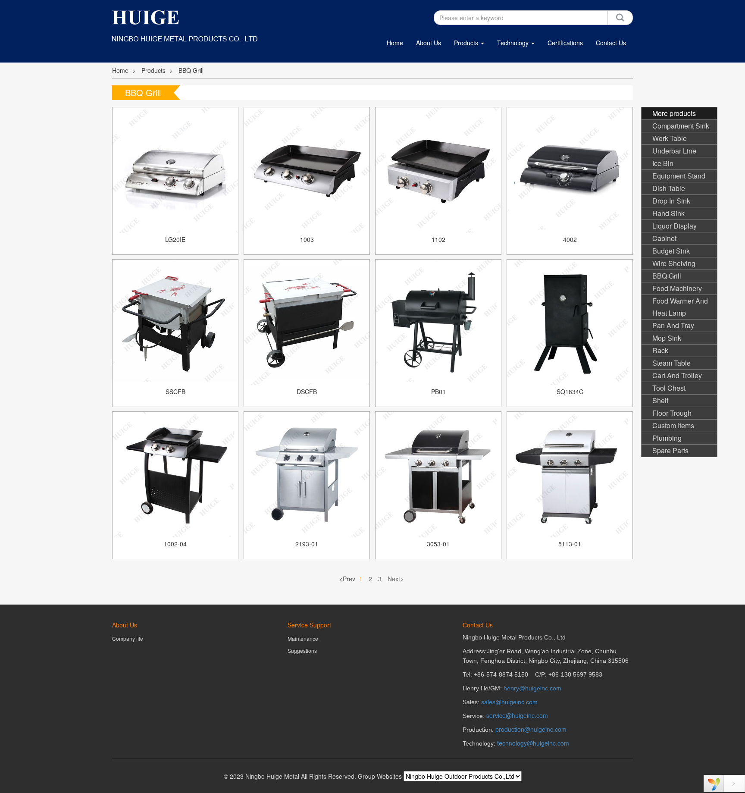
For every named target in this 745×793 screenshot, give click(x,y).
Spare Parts (670, 450)
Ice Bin (662, 163)
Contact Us (611, 42)
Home (395, 42)
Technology (513, 42)
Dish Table (668, 188)
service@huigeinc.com (517, 715)
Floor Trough (672, 413)
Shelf (660, 400)
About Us (428, 42)
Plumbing (667, 438)
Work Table (669, 138)
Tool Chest (669, 388)
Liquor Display (674, 226)
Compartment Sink (680, 126)
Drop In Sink (671, 201)
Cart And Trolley (677, 375)
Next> (396, 578)
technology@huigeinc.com (533, 743)
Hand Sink (668, 213)
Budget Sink (671, 251)
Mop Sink (666, 338)
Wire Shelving (673, 263)
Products (467, 42)
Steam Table (671, 363)
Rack (660, 350)
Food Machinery (677, 288)
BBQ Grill (190, 70)
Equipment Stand (678, 176)
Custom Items (673, 425)
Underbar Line (674, 151)
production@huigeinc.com (531, 729)
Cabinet (664, 238)
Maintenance (303, 638)
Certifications (565, 42)
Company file (127, 638)
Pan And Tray (673, 325)
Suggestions (302, 650)
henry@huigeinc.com (532, 688)
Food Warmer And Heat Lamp (680, 307)
